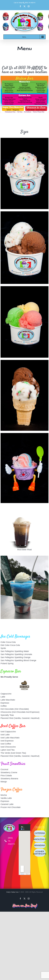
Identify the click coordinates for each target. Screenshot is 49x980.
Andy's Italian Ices (12, 892)
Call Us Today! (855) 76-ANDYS (24, 3)
